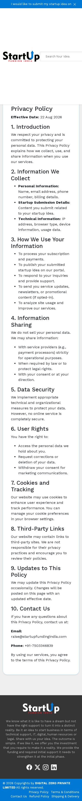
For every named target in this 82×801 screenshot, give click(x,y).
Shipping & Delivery (65, 796)
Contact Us (19, 796)
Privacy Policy (39, 792)
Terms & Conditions (65, 792)
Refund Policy (39, 796)
